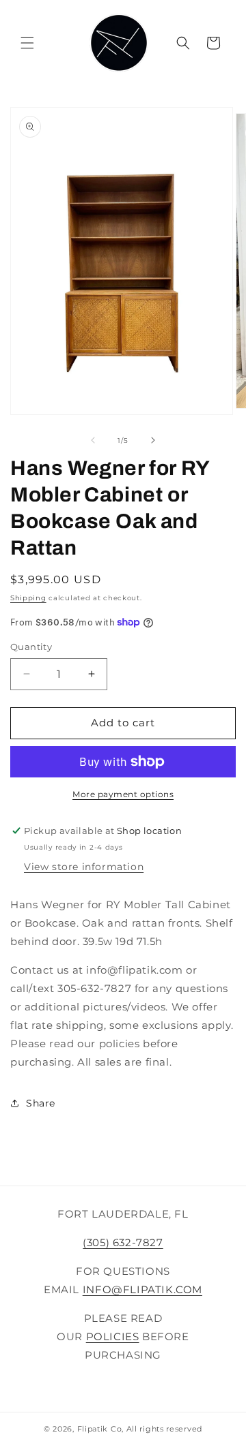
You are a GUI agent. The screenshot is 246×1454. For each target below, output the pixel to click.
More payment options (123, 794)
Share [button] (40, 1103)
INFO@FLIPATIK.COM (142, 1289)
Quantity (31, 646)
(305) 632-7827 (123, 1242)
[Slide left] (93, 440)
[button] (27, 43)
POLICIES (112, 1336)
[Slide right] (153, 440)
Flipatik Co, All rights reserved (139, 1429)
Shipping (28, 597)
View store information (84, 867)
